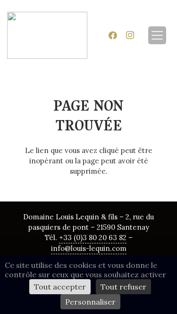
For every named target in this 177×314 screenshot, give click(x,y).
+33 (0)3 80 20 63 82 (92, 237)
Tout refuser (123, 286)
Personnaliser (90, 301)
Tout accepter (60, 286)
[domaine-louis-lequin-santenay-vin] (47, 35)
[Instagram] (129, 35)
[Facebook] (112, 35)
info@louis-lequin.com (88, 248)
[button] (157, 35)
